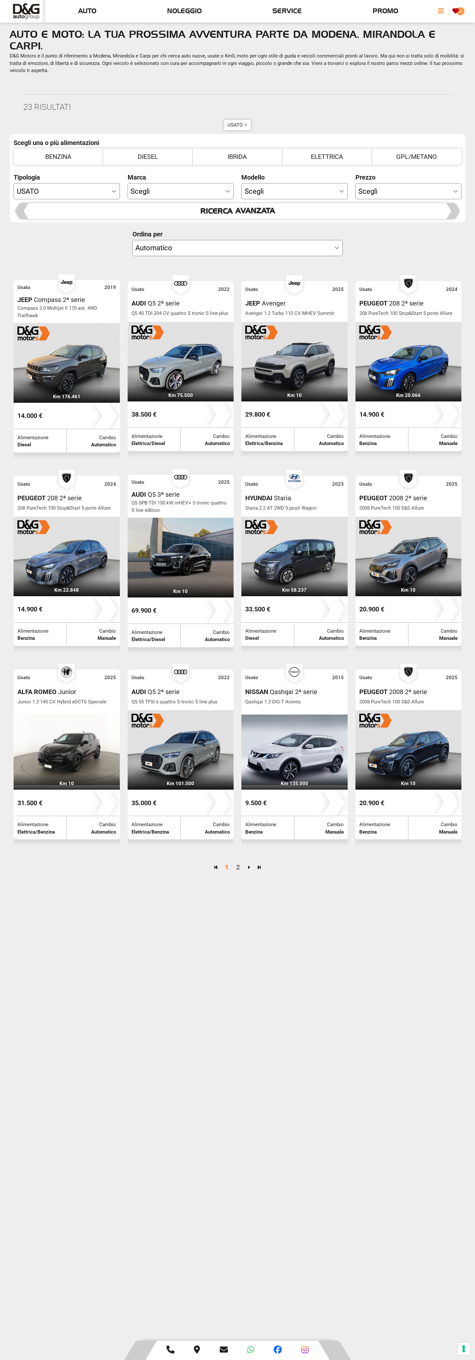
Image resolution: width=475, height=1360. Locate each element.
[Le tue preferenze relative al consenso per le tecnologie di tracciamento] (464, 1349)
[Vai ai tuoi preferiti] (455, 11)
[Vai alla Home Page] (26, 11)
